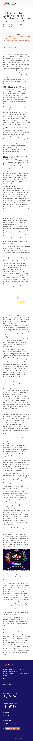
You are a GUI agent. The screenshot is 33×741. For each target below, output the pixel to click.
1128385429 (9, 24)
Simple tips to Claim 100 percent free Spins (18, 41)
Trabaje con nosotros (10, 723)
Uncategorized (7, 26)
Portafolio (7, 726)
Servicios (7, 712)
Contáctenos (8, 720)
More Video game (11, 47)
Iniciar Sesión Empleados (12, 728)
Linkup (21, 738)
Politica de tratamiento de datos (13, 718)
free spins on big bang (13, 327)
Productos (7, 715)
